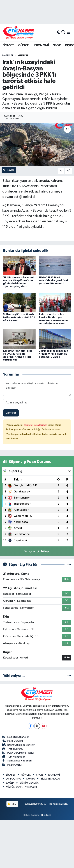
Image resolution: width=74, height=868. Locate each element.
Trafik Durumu (15, 749)
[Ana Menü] (68, 32)
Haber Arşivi (14, 764)
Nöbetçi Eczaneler (18, 737)
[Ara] (63, 32)
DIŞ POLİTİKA (13, 778)
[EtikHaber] (18, 32)
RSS (13, 804)
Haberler (8, 55)
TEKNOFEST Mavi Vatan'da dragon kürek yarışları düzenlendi (53, 280)
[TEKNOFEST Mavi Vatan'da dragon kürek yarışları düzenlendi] (55, 265)
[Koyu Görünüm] (58, 32)
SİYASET (8, 45)
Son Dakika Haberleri (19, 760)
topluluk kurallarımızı (36, 425)
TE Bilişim (46, 815)
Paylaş (10, 170)
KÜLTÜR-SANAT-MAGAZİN (21, 786)
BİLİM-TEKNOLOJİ (50, 778)
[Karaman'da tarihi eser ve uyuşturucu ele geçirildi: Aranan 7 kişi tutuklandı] (19, 339)
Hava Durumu (15, 740)
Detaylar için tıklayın (37, 551)
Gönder (11, 412)
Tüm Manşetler (16, 756)
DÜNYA (30, 778)
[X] (37, 726)
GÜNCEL (24, 45)
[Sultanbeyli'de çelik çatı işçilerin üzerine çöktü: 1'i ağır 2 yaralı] (19, 302)
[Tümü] (69, 675)
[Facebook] (31, 726)
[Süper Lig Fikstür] (69, 564)
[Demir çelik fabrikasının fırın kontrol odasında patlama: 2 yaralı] (55, 339)
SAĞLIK (10, 782)
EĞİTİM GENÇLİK (29, 782)
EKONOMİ (41, 45)
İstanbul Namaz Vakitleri (21, 744)
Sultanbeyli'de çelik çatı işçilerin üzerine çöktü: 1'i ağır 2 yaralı (19, 317)
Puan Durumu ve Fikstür (20, 752)
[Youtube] (44, 726)
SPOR (57, 45)
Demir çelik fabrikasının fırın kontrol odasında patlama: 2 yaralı (53, 354)
